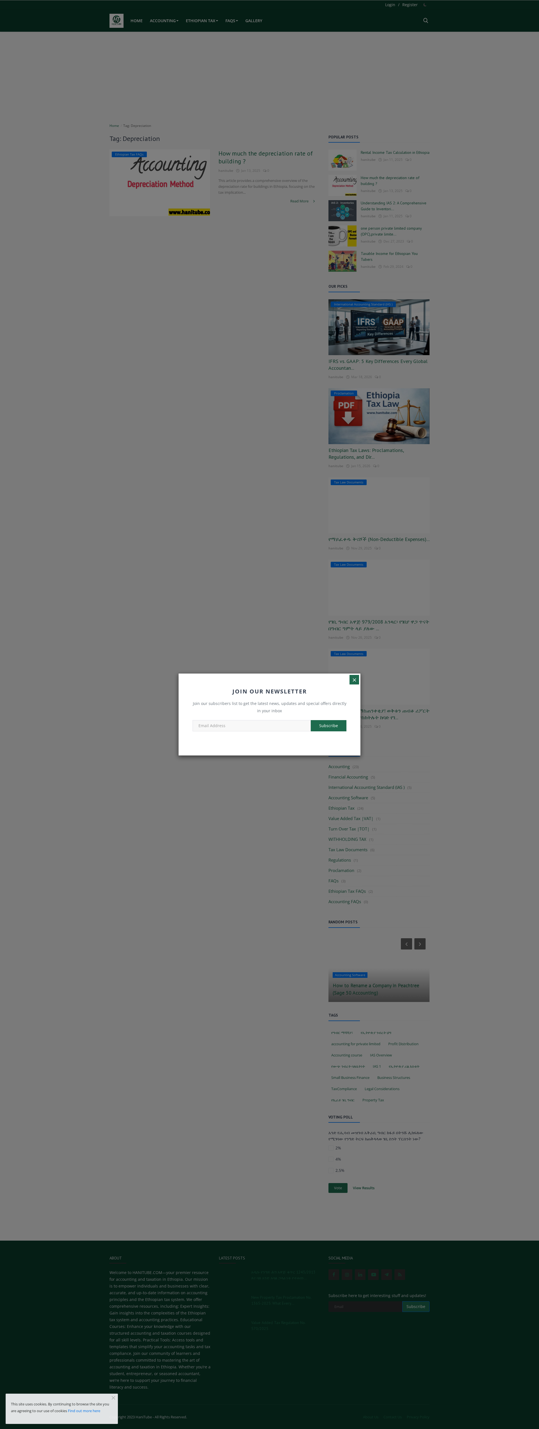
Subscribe (328, 725)
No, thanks (269, 738)
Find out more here (84, 1410)
